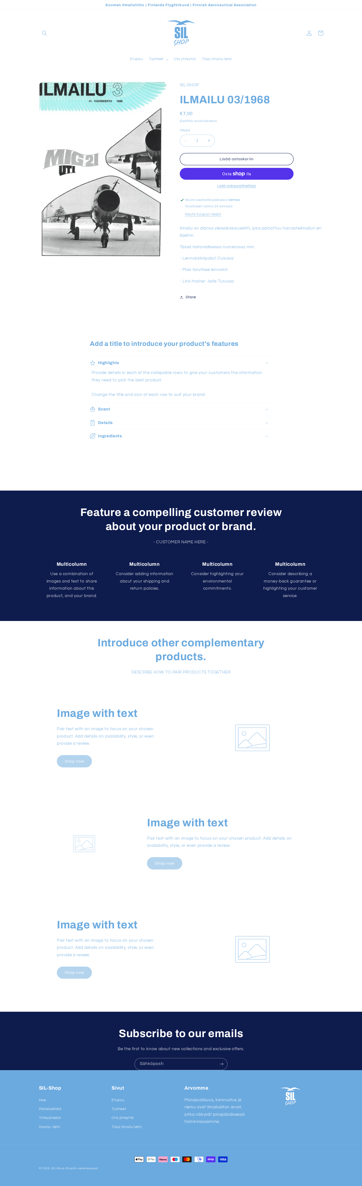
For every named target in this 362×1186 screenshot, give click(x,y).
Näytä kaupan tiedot (203, 214)
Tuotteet (119, 1109)
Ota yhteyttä (123, 1118)
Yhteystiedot (50, 1118)
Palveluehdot (50, 1109)
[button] (44, 33)
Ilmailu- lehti (49, 1127)
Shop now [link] (74, 761)
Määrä (185, 130)
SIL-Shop (58, 1168)
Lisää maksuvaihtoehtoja (236, 186)
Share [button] (191, 297)
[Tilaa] (221, 1064)
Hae (42, 1100)
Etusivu (118, 1100)
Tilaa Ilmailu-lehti (127, 1127)
